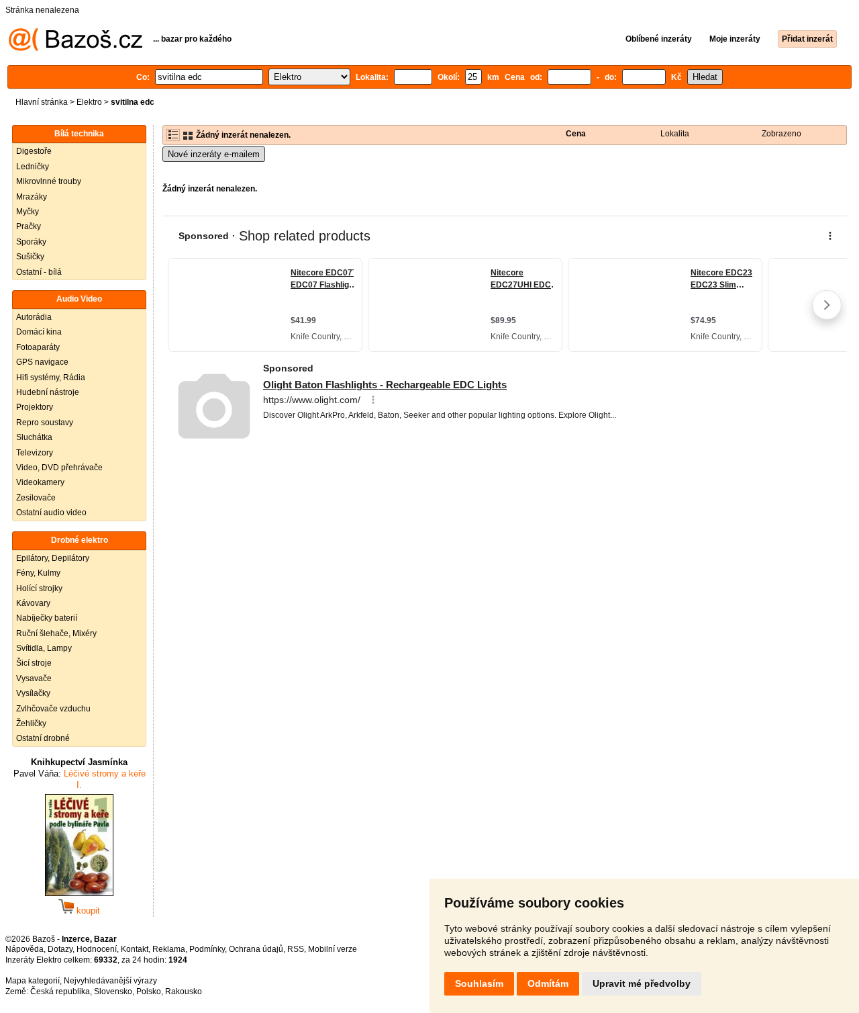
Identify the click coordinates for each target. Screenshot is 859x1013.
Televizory (34, 452)
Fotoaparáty (38, 347)
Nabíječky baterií (46, 618)
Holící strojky (39, 588)
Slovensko (113, 991)
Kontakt (134, 949)
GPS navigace (42, 362)
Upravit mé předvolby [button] (642, 983)
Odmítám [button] (547, 983)
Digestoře (34, 151)
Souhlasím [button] (479, 983)
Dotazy (60, 949)
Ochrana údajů (256, 949)
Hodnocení (97, 949)
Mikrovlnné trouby (48, 181)
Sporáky (31, 242)
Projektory (34, 407)
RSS (295, 949)
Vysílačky (33, 693)
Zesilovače (36, 497)
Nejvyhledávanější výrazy (110, 980)
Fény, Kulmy (38, 573)
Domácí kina (39, 332)
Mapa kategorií (32, 980)
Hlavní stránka (41, 102)
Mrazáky (31, 197)
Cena (576, 133)
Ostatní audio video (51, 512)
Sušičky (30, 256)
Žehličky (31, 723)
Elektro (89, 102)
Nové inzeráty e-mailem (214, 154)
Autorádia (34, 317)
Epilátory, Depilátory (52, 558)
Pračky (28, 226)
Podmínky (207, 949)
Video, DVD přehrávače (59, 467)
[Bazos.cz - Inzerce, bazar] (75, 48)
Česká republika (60, 991)
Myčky (27, 211)
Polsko (148, 991)
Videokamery (40, 482)
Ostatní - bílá (39, 272)
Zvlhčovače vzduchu (53, 708)
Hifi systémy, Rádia (50, 377)
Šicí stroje (34, 663)
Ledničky (32, 166)
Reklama (168, 949)
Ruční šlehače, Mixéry (56, 633)
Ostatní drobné (43, 738)
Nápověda (24, 949)
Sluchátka (34, 437)
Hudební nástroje (47, 392)
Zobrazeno (781, 133)
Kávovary (33, 603)
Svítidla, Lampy (44, 648)
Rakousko (183, 991)
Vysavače (34, 678)
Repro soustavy (44, 422)
